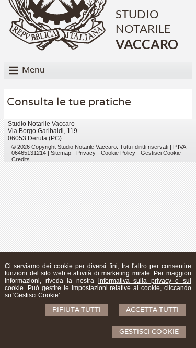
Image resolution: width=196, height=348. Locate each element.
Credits (20, 159)
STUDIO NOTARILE (143, 21)
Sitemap (61, 153)
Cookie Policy (118, 153)
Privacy (86, 153)
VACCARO (147, 44)
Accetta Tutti (152, 309)
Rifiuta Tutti (76, 309)
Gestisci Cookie (149, 331)
